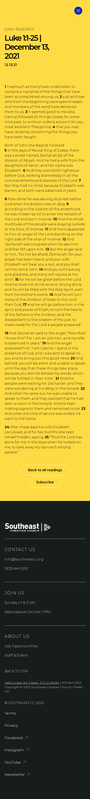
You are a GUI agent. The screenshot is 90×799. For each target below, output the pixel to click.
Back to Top (16, 671)
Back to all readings (45, 470)
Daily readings (19, 29)
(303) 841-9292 (16, 569)
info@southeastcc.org (24, 559)
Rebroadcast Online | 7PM (27, 612)
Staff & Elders (16, 655)
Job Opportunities (21, 646)
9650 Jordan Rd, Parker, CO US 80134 (32, 683)
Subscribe (45, 482)
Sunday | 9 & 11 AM (20, 603)
